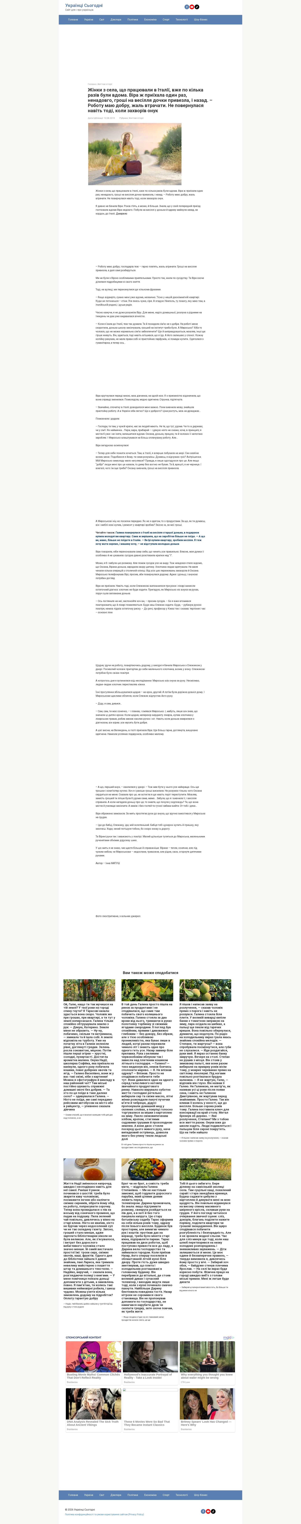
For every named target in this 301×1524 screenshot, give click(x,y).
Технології (182, 19)
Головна (73, 19)
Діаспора (116, 19)
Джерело (121, 213)
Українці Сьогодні (84, 5)
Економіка (150, 19)
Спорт (166, 19)
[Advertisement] (150, 51)
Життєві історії (136, 118)
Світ (101, 19)
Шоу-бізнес (200, 19)
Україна (88, 19)
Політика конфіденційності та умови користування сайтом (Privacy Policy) (104, 1514)
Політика (132, 19)
